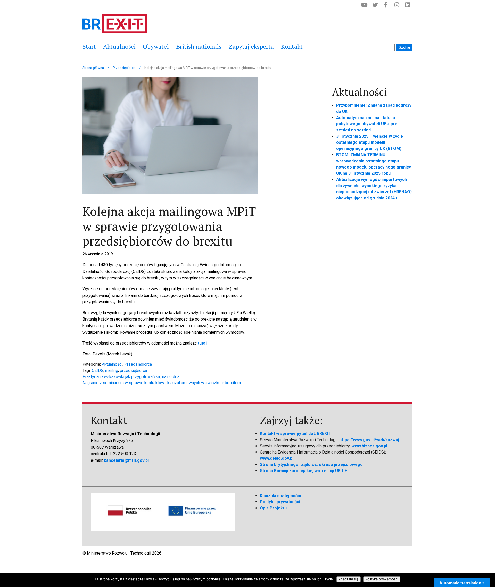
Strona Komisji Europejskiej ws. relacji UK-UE (303, 470)
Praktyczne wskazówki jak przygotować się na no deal (131, 376)
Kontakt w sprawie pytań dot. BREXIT (295, 433)
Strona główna (93, 68)
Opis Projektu (273, 508)
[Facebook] (386, 5)
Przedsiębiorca (124, 68)
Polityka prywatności (280, 501)
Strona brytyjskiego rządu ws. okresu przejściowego (311, 464)
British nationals (198, 46)
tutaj (202, 343)
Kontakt (292, 46)
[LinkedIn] (407, 5)
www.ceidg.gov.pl (276, 458)
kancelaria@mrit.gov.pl (126, 460)
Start (89, 46)
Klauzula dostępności (280, 495)
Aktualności (119, 46)
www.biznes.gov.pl (369, 445)
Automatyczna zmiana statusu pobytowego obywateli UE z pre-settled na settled (367, 123)
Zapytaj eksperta (251, 46)
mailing (111, 370)
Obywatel (156, 46)
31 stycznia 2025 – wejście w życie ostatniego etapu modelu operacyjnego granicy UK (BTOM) (369, 142)
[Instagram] (396, 5)
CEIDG (97, 370)
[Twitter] (375, 5)
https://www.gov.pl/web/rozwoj (369, 439)
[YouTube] (364, 5)
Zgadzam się (349, 579)
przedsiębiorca (133, 370)
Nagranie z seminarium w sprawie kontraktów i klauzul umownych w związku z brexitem (161, 382)
